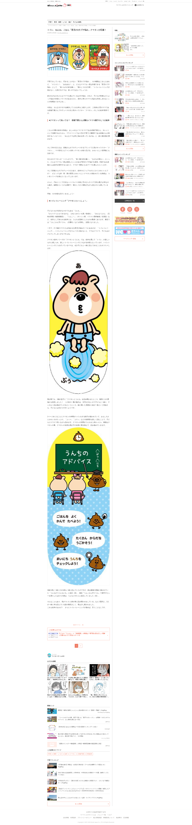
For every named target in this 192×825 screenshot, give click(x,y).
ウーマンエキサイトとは (88, 815)
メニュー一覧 (141, 1)
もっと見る (78, 804)
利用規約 (73, 817)
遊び (69, 22)
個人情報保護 (97, 817)
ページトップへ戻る (129, 238)
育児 (55, 22)
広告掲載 (126, 817)
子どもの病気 (77, 22)
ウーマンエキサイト (62, 33)
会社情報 (66, 817)
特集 (116, 30)
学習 (49, 754)
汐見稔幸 (89, 754)
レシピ (115, 1)
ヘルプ (109, 815)
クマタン (73, 754)
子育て (106, 1)
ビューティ (120, 1)
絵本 (66, 754)
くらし (110, 1)
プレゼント (134, 1)
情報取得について (108, 817)
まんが (125, 1)
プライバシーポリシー (85, 817)
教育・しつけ (62, 22)
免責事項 (119, 817)
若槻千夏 (81, 754)
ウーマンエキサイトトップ (124, 5)
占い (130, 1)
